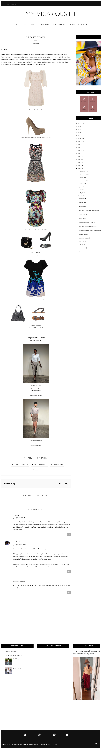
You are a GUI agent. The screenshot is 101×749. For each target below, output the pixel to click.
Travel (33, 25)
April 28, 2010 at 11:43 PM (19, 545)
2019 (79, 142)
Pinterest (84, 102)
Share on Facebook (21, 464)
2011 (79, 166)
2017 (79, 148)
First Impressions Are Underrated (14, 655)
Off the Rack (82, 242)
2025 (79, 124)
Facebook (92, 102)
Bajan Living (82, 218)
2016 (79, 151)
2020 (79, 139)
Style (24, 25)
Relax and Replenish (84, 238)
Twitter (84, 110)
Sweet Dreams (17, 668)
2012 (79, 163)
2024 (79, 127)
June (81, 190)
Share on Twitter (40, 464)
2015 (79, 154)
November (83, 175)
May (81, 193)
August (82, 184)
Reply (68, 534)
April (81, 196)
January (82, 251)
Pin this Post (58, 464)
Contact (71, 25)
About (13, 5)
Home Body (82, 206)
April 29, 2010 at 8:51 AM (19, 581)
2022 (79, 133)
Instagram (92, 110)
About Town (82, 203)
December (83, 172)
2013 (79, 160)
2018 (79, 145)
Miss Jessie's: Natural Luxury (87, 222)
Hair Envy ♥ (82, 199)
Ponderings (44, 25)
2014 (79, 157)
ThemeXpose (18, 744)
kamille (16, 542)
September (83, 181)
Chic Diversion (83, 234)
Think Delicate (83, 214)
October (82, 178)
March (81, 245)
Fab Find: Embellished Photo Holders (89, 210)
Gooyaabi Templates (38, 744)
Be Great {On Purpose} (11, 652)
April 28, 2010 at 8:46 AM (19, 518)
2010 (79, 169)
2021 (79, 136)
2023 (79, 130)
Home (7, 5)
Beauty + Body (59, 25)
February (82, 248)
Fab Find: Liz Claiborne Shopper (88, 226)
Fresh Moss (16, 659)
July (81, 187)
